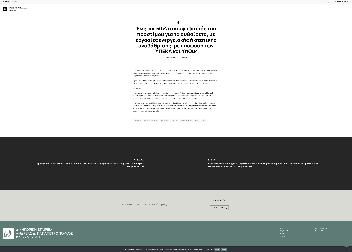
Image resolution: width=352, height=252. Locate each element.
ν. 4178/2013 (164, 120)
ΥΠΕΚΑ (197, 120)
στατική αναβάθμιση (186, 120)
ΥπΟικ (203, 120)
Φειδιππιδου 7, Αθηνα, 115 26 (10, 2)
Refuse (224, 249)
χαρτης (282, 237)
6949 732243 (345, 2)
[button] (347, 9)
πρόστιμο (174, 120)
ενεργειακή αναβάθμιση (151, 120)
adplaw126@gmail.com (328, 2)
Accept (217, 249)
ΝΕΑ (176, 22)
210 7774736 (338, 2)
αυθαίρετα (137, 120)
